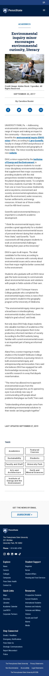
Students (34, 458)
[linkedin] (30, 110)
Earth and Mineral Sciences (34, 471)
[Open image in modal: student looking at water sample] (24, 68)
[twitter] (19, 110)
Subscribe (23, 514)
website (13, 153)
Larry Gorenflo (36, 140)
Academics (24, 24)
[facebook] (8, 110)
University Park (34, 464)
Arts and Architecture (14, 471)
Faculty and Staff (14, 464)
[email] (41, 110)
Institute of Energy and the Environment (14, 480)
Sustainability (14, 458)
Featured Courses (34, 451)
